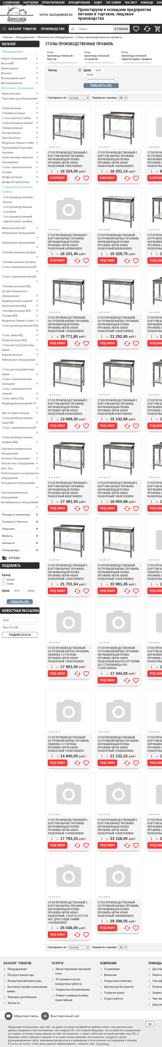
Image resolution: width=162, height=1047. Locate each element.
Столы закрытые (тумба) (20, 118)
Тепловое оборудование (19, 458)
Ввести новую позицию (20, 413)
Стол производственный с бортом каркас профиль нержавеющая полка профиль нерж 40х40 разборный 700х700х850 (68, 159)
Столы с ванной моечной (20, 167)
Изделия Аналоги (20, 355)
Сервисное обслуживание (73, 989)
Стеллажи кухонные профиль (20, 255)
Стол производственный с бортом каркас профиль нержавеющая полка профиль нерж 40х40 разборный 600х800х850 (68, 241)
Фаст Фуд (19, 468)
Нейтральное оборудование (19, 88)
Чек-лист (131, 2)
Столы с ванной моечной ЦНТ (20, 269)
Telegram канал (114, 992)
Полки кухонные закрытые (20, 157)
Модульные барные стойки (20, 143)
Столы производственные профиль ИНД (20, 440)
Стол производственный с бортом (18, 200)
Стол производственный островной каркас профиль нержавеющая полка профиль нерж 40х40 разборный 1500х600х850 (118, 744)
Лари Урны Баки (20, 138)
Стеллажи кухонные (20, 113)
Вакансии (110, 975)
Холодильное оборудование (19, 485)
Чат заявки (113, 2)
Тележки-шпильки (20, 128)
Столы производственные (20, 123)
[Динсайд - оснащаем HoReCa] (17, 15)
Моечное (19, 73)
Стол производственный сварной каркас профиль (18, 219)
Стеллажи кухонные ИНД (16, 286)
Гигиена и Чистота (20, 521)
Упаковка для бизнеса (22, 997)
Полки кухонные (20, 108)
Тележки (20, 172)
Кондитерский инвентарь (24, 981)
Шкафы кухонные (20, 177)
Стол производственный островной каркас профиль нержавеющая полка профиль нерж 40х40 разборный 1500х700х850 (118, 572)
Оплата (157, 975)
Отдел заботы (113, 998)
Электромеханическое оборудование (19, 495)
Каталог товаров (22, 29)
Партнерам (30, 2)
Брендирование (79, 2)
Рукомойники (20, 162)
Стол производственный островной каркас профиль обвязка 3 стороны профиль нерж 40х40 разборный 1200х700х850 (68, 744)
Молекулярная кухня (19, 78)
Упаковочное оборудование (19, 463)
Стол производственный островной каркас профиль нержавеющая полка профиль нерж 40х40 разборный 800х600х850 (118, 241)
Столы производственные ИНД (20, 328)
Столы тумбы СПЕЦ (20, 398)
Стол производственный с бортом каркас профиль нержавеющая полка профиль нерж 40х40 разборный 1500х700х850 (117, 826)
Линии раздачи (19, 68)
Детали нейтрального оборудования (20, 294)
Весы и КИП (19, 63)
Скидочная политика (118, 981)
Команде (147, 2)
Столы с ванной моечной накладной (20, 381)
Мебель (20, 535)
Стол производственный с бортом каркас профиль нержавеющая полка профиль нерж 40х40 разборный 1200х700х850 (68, 572)
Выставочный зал (64, 1016)
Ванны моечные (20, 93)
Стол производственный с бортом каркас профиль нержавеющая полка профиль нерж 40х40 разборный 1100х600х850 (68, 826)
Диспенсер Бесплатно (119, 987)
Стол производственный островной (17, 209)
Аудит (98, 2)
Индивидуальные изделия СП (20, 406)
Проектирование (53, 2)
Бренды (14, 558)
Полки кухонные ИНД (20, 340)
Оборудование (20, 51)
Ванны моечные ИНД (20, 306)
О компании (11, 2)
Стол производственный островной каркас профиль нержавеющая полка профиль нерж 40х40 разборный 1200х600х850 (68, 324)
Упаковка (20, 528)
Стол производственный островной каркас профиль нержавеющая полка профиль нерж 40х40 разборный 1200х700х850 (118, 324)
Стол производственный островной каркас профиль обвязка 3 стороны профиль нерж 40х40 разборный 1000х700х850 (68, 654)
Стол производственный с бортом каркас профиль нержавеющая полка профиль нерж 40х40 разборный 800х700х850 (68, 489)
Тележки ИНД (20, 316)
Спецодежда (20, 550)
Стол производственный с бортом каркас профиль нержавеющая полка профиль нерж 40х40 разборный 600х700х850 (117, 407)
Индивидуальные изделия (20, 301)
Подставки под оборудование (20, 101)
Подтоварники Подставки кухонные (20, 150)
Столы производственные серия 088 (20, 420)
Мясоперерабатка (19, 83)
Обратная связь (26, 1016)
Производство (52, 29)
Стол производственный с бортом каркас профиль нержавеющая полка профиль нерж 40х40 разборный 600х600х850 (68, 407)
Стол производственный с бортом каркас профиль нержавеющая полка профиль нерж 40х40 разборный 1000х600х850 (117, 159)
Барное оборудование (19, 58)
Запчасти (20, 543)
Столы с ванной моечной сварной (20, 391)
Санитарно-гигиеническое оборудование (19, 451)
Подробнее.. (103, 1043)
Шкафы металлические (20, 182)
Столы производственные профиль (20, 189)
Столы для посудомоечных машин (20, 348)
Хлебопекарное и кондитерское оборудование (20, 476)
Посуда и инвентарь (20, 514)
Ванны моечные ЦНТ (20, 228)
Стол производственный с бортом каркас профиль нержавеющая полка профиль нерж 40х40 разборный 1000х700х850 (117, 489)
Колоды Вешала (20, 133)
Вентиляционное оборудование (20, 505)
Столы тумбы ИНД (20, 335)
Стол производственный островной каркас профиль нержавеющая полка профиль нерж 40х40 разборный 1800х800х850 (118, 909)
